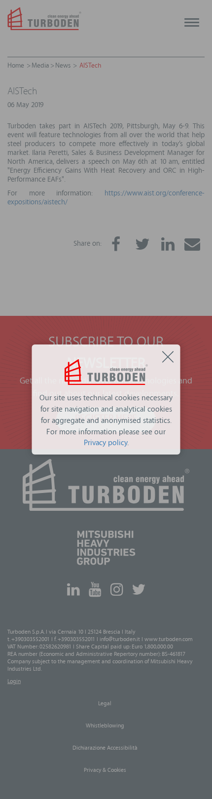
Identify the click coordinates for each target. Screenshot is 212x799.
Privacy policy (105, 444)
